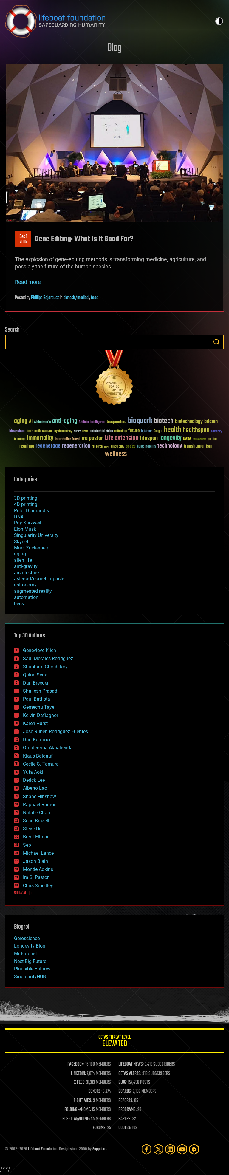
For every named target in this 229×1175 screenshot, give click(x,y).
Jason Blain (35, 861)
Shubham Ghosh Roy (45, 667)
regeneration (76, 445)
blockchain (17, 431)
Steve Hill (33, 829)
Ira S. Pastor (36, 877)
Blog (114, 48)
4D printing (25, 504)
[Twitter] (158, 1149)
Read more (28, 282)
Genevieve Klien (39, 650)
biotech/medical (76, 298)
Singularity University (36, 535)
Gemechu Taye (38, 707)
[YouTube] (182, 1149)
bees (19, 603)
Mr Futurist (25, 953)
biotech (164, 421)
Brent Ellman (36, 837)
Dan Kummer (37, 739)
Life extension (121, 438)
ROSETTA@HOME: (76, 1119)
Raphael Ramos (39, 804)
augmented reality (33, 591)
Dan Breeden (36, 683)
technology (169, 446)
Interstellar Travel (67, 439)
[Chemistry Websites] (114, 379)
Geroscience (27, 938)
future (134, 431)
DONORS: (95, 1091)
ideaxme (19, 439)
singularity (117, 447)
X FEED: (79, 1082)
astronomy (25, 585)
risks (106, 446)
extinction (120, 431)
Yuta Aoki (33, 772)
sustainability (146, 447)
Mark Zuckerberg (31, 548)
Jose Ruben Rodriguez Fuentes (55, 731)
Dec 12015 (23, 239)
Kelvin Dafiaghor (40, 715)
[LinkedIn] (170, 1149)
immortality (40, 438)
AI (31, 422)
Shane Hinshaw (39, 796)
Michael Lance (38, 853)
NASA (187, 439)
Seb (27, 845)
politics (212, 439)
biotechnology (189, 422)
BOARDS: (125, 1091)
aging (20, 421)
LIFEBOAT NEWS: (131, 1064)
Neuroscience (199, 439)
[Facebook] (146, 1149)
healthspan (196, 430)
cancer (47, 431)
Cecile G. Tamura (41, 764)
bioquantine (116, 421)
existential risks (101, 431)
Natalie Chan (36, 812)
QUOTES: (124, 1128)
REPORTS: (125, 1101)
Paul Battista (36, 699)
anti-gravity (26, 566)
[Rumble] (194, 1149)
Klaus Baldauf (38, 756)
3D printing (25, 498)
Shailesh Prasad (40, 691)
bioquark (140, 421)
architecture (26, 572)
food (94, 298)
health (172, 430)
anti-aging (64, 421)
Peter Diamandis (31, 510)
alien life (23, 560)
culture (77, 431)
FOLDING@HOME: (77, 1110)
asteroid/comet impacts (39, 578)
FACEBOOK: (75, 1064)
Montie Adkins (38, 869)
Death (85, 431)
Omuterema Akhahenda (48, 747)
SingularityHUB (30, 976)
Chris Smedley (38, 885)
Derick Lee (34, 780)
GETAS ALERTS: (129, 1074)
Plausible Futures (32, 969)
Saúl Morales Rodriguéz (48, 658)
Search (216, 342)
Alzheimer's (42, 422)
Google (158, 431)
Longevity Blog (29, 946)
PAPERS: (124, 1119)
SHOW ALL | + (23, 893)
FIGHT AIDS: (83, 1101)
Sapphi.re (99, 1149)
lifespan (149, 438)
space (131, 446)
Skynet (21, 541)
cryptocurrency (63, 431)
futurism (146, 431)
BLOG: (122, 1082)
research (97, 447)
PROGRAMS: (127, 1110)
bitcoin (211, 422)
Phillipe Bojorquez (45, 298)
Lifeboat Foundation (42, 1149)
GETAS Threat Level (114, 1042)
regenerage (48, 446)
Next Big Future (30, 961)
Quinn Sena (35, 675)
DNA (19, 517)
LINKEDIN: (78, 1074)
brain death (34, 431)
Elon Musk (25, 529)
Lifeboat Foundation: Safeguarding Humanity (99, 21)
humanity (216, 431)
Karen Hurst (35, 723)
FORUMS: (99, 1128)
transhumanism (198, 446)
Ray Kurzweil (27, 523)
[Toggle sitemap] (207, 21)
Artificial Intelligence (92, 422)
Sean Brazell (36, 820)
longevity (170, 438)
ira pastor (92, 438)
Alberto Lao (35, 788)
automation (26, 597)
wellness (116, 454)
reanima (26, 446)
